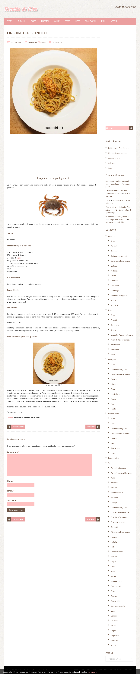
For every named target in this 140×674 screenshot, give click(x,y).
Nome (10, 481)
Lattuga (114, 266)
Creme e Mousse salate (120, 512)
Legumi (113, 562)
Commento (13, 452)
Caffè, (108, 200)
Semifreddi (115, 350)
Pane (103, 21)
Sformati (114, 621)
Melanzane (115, 271)
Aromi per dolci (117, 493)
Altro (113, 241)
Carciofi (114, 246)
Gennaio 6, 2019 (17, 42)
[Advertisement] (53, 156)
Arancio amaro (114, 158)
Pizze (77, 21)
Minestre (114, 384)
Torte (33, 21)
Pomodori (115, 285)
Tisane (113, 626)
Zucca (113, 300)
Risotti (113, 409)
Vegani (114, 21)
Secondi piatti (113, 414)
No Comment (57, 42)
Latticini (114, 438)
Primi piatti (112, 359)
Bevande (114, 497)
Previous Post (18, 426)
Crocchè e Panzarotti (119, 517)
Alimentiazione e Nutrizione (121, 473)
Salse (113, 611)
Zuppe (113, 645)
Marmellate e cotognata (120, 340)
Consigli (114, 502)
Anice (110, 168)
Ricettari (114, 596)
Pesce (67, 21)
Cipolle (114, 251)
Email (10, 490)
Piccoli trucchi (116, 586)
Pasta (9, 21)
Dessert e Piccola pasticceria (122, 335)
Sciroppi (114, 616)
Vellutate (114, 640)
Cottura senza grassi (119, 256)
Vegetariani (90, 21)
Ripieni (113, 399)
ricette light (115, 290)
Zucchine (114, 305)
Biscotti (45, 21)
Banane (10, 417)
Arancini (114, 488)
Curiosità (114, 527)
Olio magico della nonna (117, 153)
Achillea (111, 163)
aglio (19, 258)
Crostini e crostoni (118, 522)
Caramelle (115, 325)
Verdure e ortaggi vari (119, 295)
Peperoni (114, 281)
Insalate (114, 557)
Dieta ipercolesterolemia (120, 261)
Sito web (11, 500)
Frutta (113, 547)
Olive (113, 566)
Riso (112, 404)
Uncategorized (113, 458)
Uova (113, 453)
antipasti (114, 483)
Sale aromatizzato (118, 606)
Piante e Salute (116, 581)
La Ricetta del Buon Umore (118, 148)
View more (92, 672)
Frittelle (114, 542)
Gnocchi (21, 21)
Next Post (91, 426)
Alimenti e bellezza (118, 468)
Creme (113, 330)
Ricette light (115, 448)
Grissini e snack (117, 552)
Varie (110, 463)
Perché (113, 576)
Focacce (114, 537)
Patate (113, 276)
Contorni (111, 236)
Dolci (110, 310)
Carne (57, 21)
